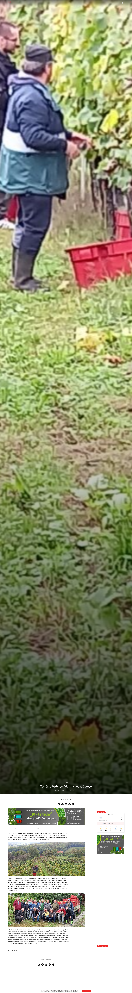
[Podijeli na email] (66, 804)
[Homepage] (10, 3)
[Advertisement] (46, 978)
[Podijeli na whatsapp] (69, 804)
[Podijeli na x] (62, 804)
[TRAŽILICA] (112, 3)
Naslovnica (10, 828)
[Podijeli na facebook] (59, 804)
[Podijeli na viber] (73, 804)
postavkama (75, 991)
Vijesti (66, 782)
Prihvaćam (87, 990)
